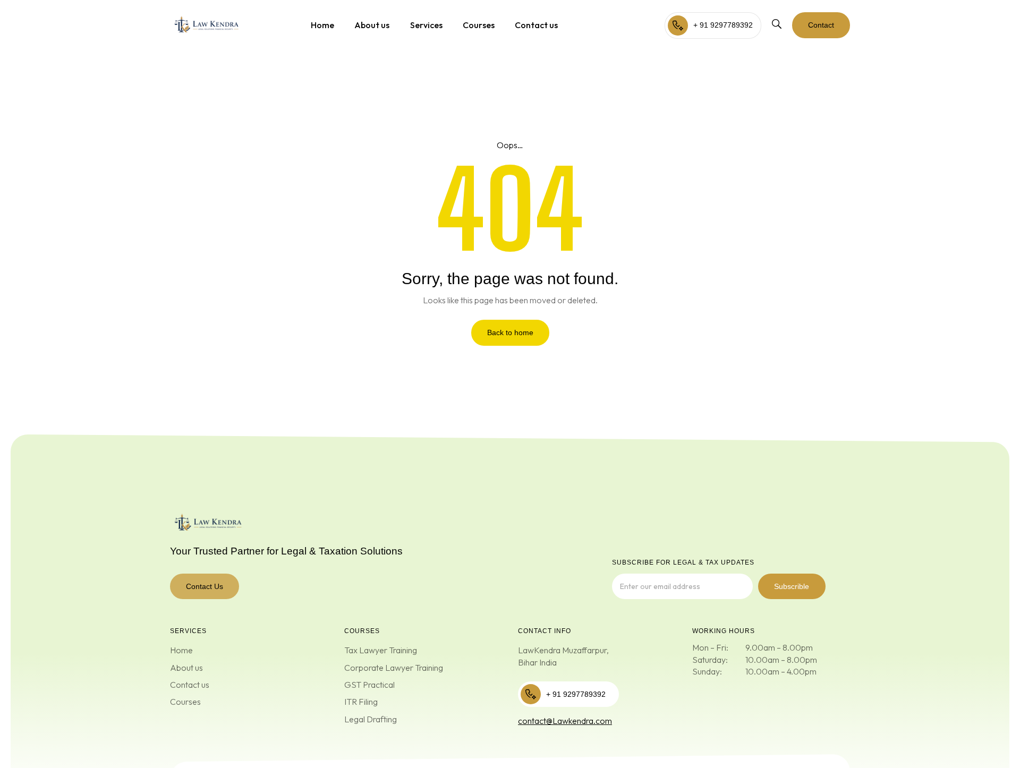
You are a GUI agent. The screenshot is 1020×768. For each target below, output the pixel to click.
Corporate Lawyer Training (393, 667)
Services (426, 25)
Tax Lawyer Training (380, 650)
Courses (479, 25)
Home (322, 25)
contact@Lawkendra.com (565, 720)
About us (371, 25)
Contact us (536, 25)
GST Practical (369, 684)
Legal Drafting (370, 719)
